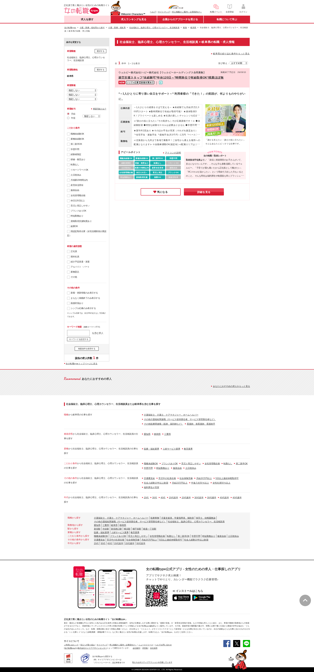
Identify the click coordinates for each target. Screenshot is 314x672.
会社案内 (136, 648)
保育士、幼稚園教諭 (206, 518)
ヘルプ (153, 12)
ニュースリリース (145, 645)
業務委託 (75, 272)
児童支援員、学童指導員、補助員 (177, 518)
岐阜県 (114, 525)
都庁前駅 (136, 529)
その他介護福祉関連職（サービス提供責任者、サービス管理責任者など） (180, 419)
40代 (163, 497)
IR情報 (145, 648)
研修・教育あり (78, 159)
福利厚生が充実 (151, 487)
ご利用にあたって (71, 645)
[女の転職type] (70, 648)
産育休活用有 (77, 185)
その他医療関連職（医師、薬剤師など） (163, 424)
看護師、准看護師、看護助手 (201, 424)
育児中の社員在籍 (167, 478)
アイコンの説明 (173, 152)
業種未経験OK (77, 139)
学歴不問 (75, 149)
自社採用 (153, 648)
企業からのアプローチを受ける (180, 19)
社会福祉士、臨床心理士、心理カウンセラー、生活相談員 (196, 521)
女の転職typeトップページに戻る (81, 363)
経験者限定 (76, 154)
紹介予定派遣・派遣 (80, 261)
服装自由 (75, 190)
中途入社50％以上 (200, 483)
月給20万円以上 (204, 478)
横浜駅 (127, 529)
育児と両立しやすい (80, 205)
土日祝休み (76, 175)
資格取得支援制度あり (81, 221)
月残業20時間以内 (79, 180)
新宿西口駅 (116, 529)
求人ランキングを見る (133, 19)
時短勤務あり (77, 216)
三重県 (167, 434)
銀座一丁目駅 (149, 529)
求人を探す (87, 19)
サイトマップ (164, 12)
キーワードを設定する (78, 339)
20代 (146, 497)
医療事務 (154, 518)
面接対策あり (77, 303)
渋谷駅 (105, 529)
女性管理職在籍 (78, 195)
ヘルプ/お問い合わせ (163, 645)
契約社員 (75, 256)
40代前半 (224, 497)
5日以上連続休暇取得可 (227, 478)
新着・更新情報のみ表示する (84, 293)
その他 (74, 277)
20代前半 (173, 497)
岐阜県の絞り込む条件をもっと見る (231, 53)
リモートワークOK (79, 170)
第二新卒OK (76, 144)
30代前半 (199, 497)
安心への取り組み (87, 645)
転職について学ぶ (227, 19)
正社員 (74, 251)
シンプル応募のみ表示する (83, 308)
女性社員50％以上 (221, 483)
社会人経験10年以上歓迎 (156, 483)
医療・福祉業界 (151, 449)
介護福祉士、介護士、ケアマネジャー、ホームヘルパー (171, 415)
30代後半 (211, 497)
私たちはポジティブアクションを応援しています (152, 662)
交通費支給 (149, 478)
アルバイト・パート (80, 267)
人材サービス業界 (171, 449)
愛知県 (147, 434)
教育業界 (188, 449)
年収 (73, 118)
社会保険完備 (186, 478)
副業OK (74, 226)
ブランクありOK (78, 211)
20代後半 (186, 497)
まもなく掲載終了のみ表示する (85, 298)
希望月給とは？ (99, 109)
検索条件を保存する (86, 349)
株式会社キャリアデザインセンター (92, 648)
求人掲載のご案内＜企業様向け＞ (187, 12)
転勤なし (75, 164)
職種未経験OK (77, 134)
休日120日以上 (78, 200)
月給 (73, 114)
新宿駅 (97, 529)
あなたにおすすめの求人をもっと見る (231, 386)
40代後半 (237, 497)
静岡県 (157, 434)
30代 (154, 497)
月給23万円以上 (180, 483)
